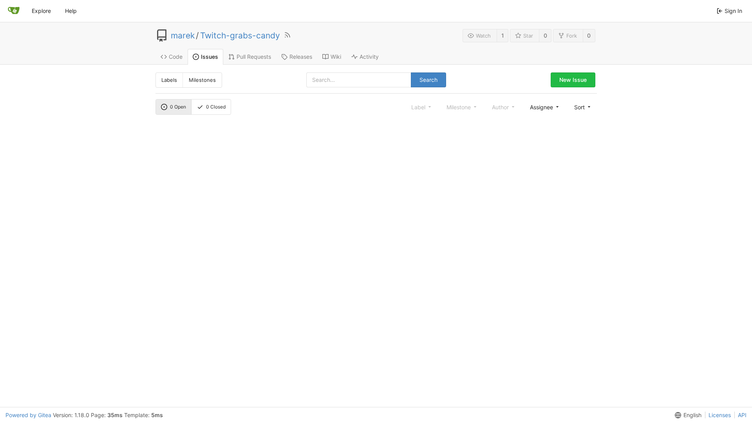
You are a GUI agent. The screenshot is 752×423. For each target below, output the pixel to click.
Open (178, 107)
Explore (41, 10)
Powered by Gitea (28, 415)
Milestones (202, 80)
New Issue (573, 79)
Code (176, 56)
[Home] (14, 11)
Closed (216, 107)
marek (183, 36)
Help (71, 10)
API (742, 415)
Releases (300, 56)
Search (428, 79)
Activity (369, 56)
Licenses (720, 415)
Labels (169, 80)
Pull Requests (254, 56)
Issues (209, 56)
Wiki (336, 56)
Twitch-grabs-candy (240, 36)
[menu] (545, 106)
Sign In (733, 10)
